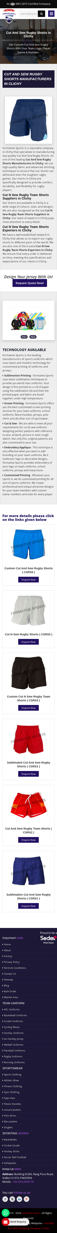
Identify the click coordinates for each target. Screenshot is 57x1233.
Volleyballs (9, 1163)
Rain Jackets (10, 1121)
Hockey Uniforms (13, 1032)
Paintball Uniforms (14, 1050)
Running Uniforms (14, 1062)
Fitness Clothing (12, 1086)
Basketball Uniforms (15, 1015)
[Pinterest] (26, 1199)
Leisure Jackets (12, 1109)
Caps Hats (9, 1098)
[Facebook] (5, 1199)
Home (7, 944)
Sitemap (8, 979)
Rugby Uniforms (12, 1056)
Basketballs (10, 1139)
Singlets (8, 1127)
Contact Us (9, 973)
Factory (7, 956)
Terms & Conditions (14, 967)
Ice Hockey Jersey (13, 1038)
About (7, 950)
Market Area (10, 997)
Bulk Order (9, 991)
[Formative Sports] (9, 16)
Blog (6, 985)
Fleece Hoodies (12, 1103)
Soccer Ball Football (14, 1157)
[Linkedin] (19, 1199)
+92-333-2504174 (23, 1181)
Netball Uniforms (13, 1044)
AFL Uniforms (11, 1009)
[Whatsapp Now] (6, 1213)
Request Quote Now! (30, 283)
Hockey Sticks (11, 1151)
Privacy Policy (11, 962)
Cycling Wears (11, 1027)
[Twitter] (12, 1199)
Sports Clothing (12, 1074)
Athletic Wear (11, 1080)
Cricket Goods (11, 1145)
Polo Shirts (9, 1115)
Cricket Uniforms (13, 1021)
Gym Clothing (11, 1092)
